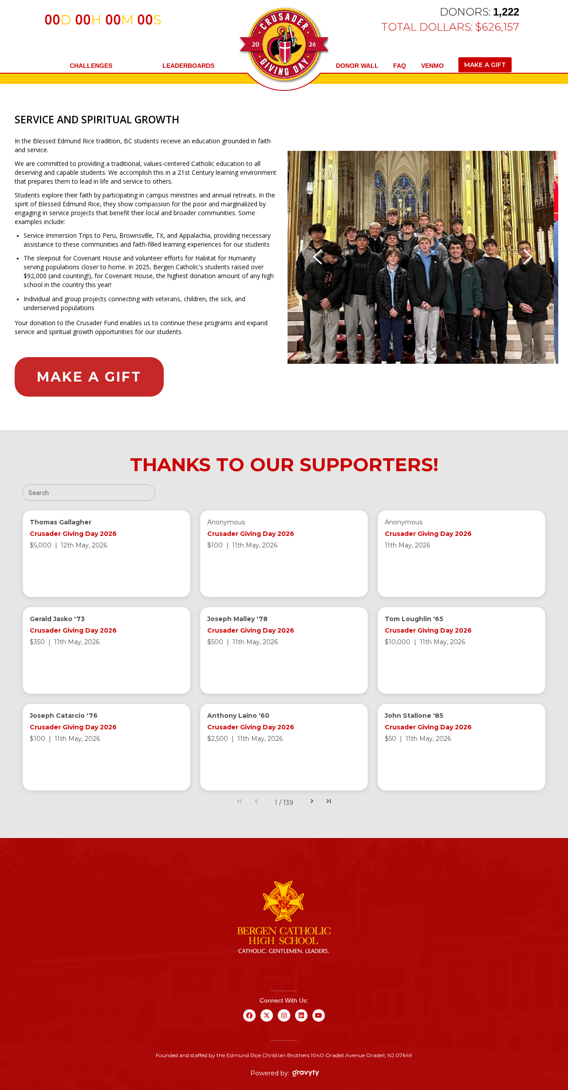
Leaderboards (188, 65)
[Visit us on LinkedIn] (301, 1020)
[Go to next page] (312, 802)
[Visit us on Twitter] (267, 1020)
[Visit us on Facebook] (249, 1020)
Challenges (91, 65)
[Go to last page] (329, 802)
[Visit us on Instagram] (284, 1020)
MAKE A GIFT (485, 65)
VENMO (432, 65)
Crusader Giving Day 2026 (73, 534)
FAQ (399, 65)
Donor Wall (357, 65)
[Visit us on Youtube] (318, 1020)
